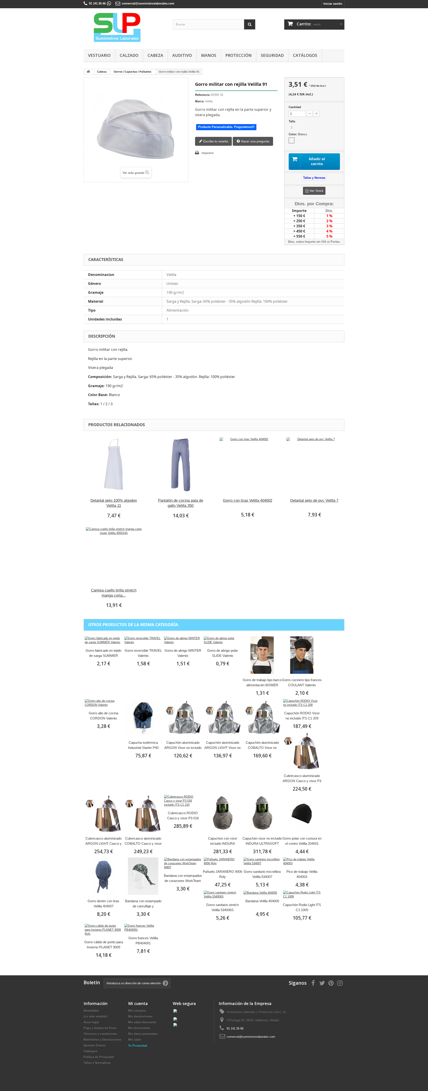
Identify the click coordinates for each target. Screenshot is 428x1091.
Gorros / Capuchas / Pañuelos (132, 71)
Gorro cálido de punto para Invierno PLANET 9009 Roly (103, 945)
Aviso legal (91, 1022)
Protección (238, 55)
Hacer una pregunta (254, 141)
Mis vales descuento (142, 1022)
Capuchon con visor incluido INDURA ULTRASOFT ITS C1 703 (222, 841)
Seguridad (272, 55)
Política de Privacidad (99, 1057)
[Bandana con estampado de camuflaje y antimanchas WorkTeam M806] (143, 876)
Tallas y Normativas (97, 1062)
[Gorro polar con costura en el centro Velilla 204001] (302, 813)
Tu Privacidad (137, 1045)
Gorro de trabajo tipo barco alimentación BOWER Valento (262, 683)
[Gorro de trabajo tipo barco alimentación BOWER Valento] (262, 655)
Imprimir (208, 153)
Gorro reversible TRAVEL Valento (143, 653)
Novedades (91, 1010)
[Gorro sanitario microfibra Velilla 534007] (262, 861)
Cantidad (295, 107)
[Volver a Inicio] (88, 72)
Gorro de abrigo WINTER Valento (183, 653)
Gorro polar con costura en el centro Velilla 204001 (301, 840)
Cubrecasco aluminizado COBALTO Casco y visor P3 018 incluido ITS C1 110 (143, 841)
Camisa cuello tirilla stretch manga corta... (113, 593)
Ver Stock (316, 191)
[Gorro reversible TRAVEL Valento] (143, 640)
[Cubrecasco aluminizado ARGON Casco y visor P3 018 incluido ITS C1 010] (302, 751)
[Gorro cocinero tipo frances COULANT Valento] (302, 655)
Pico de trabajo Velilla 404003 (301, 874)
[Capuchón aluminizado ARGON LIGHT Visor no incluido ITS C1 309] (222, 718)
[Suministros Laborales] (125, 27)
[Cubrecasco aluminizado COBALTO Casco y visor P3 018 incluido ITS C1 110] (143, 813)
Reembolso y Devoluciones (102, 1039)
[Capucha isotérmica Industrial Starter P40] (143, 718)
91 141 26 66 (97, 3)
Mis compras (137, 1010)
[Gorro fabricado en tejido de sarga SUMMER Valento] (103, 640)
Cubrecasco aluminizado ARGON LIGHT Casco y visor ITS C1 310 (103, 841)
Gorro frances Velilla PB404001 (143, 940)
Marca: (199, 101)
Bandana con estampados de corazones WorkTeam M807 (183, 878)
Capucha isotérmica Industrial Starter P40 (143, 745)
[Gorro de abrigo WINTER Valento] (183, 640)
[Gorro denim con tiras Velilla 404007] (103, 876)
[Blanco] (291, 140)
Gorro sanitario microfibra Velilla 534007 (262, 874)
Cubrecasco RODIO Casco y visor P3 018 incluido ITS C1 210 (183, 816)
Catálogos (305, 55)
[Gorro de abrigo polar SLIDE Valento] (222, 640)
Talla (292, 121)
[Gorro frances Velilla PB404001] (143, 928)
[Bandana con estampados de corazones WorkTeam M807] (183, 863)
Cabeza (155, 55)
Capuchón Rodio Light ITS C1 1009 (302, 907)
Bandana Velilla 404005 (262, 901)
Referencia (202, 95)
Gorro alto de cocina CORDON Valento (103, 715)
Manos (208, 55)
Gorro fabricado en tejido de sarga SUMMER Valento (103, 653)
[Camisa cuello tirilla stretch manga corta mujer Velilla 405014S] (114, 555)
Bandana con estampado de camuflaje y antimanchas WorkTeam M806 (143, 904)
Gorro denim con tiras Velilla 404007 (103, 903)
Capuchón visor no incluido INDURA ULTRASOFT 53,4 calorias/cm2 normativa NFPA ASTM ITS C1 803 (262, 841)
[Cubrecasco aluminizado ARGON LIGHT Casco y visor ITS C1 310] (103, 813)
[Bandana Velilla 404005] (262, 893)
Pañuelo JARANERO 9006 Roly (222, 874)
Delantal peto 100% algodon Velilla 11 (114, 503)
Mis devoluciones (140, 1016)
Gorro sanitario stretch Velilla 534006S (222, 907)
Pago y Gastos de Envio (100, 1028)
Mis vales (134, 1039)
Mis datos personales (143, 1034)
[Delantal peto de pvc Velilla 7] (314, 465)
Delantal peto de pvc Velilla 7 (314, 500)
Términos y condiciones (100, 1034)
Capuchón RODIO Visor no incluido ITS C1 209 (302, 715)
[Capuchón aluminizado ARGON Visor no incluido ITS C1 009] (183, 718)
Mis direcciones (139, 1028)
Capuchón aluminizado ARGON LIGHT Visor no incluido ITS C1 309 (222, 745)
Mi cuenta (138, 1003)
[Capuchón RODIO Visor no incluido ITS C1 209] (302, 703)
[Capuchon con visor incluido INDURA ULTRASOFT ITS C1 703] (222, 813)
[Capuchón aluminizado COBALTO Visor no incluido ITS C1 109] (262, 718)
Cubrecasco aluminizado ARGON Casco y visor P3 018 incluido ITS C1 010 (302, 778)
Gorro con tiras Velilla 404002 (247, 500)
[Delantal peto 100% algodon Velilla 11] (114, 465)
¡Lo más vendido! (96, 1016)
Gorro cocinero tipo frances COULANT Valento (302, 682)
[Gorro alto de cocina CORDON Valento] (103, 703)
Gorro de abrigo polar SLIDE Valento (222, 653)
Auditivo (182, 55)
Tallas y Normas (314, 177)
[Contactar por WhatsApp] (109, 3)
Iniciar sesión (332, 3)
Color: (298, 134)
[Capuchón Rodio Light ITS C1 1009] (302, 895)
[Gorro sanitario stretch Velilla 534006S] (222, 895)
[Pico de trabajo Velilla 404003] (302, 861)
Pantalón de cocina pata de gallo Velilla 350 (180, 503)
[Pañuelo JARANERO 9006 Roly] (222, 861)
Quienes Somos (95, 1045)
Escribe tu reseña (215, 141)
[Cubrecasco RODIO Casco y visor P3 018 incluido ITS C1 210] (183, 801)
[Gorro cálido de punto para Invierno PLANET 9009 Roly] (103, 930)
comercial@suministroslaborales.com (148, 3)
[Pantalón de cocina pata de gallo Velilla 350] (180, 465)
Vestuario (99, 55)
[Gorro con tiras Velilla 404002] (247, 465)
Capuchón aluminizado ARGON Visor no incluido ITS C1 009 (183, 745)
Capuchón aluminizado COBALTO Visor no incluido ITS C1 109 (262, 745)
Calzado (129, 55)
